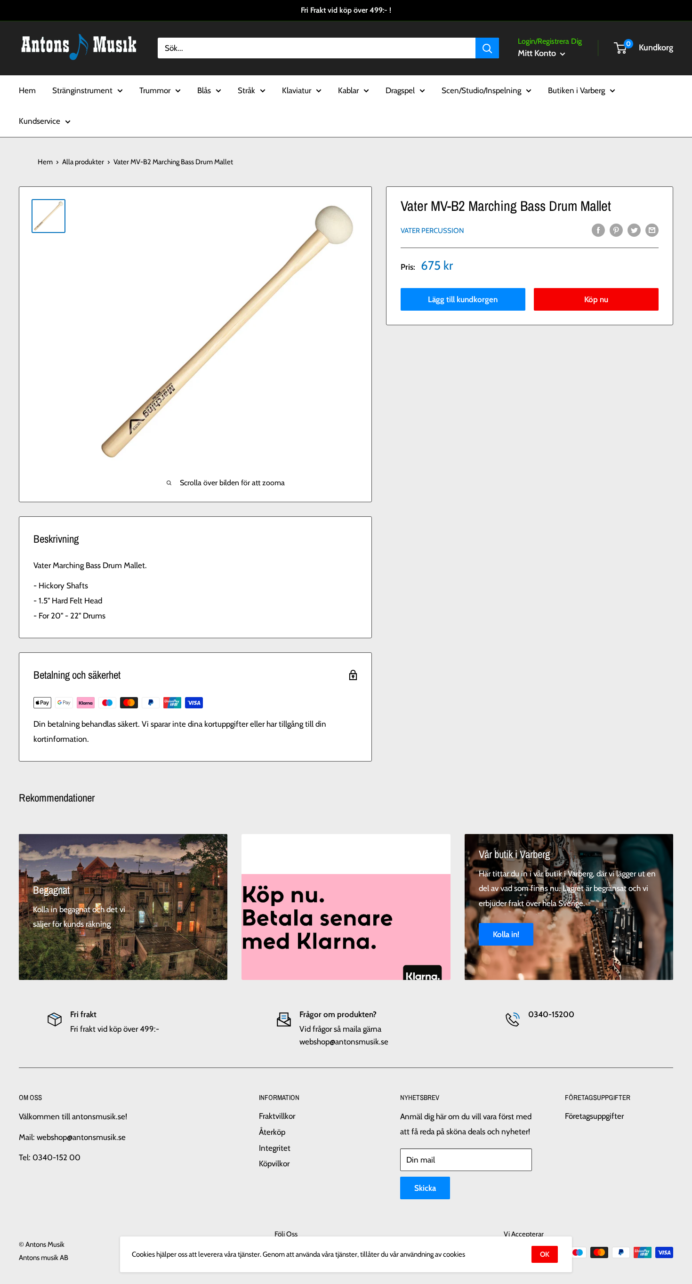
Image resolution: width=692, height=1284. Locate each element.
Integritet (274, 1148)
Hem (45, 162)
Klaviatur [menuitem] (296, 90)
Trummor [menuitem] (154, 90)
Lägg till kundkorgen (463, 299)
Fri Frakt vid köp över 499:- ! (346, 10)
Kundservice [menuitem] (39, 121)
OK (544, 1254)
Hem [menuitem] (27, 90)
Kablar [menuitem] (348, 90)
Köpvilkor (274, 1163)
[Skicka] (487, 48)
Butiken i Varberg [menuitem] (576, 90)
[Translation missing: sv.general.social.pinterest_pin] (616, 229)
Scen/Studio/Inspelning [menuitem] (481, 90)
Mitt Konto (538, 53)
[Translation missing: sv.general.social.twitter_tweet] (634, 229)
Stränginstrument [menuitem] (82, 90)
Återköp (272, 1132)
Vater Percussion (432, 230)
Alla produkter (83, 162)
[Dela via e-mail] (652, 229)
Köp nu (596, 299)
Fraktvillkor (277, 1116)
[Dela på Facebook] (598, 229)
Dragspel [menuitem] (400, 90)
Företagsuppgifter (594, 1116)
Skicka (425, 1188)
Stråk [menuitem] (246, 90)
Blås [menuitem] (204, 90)
